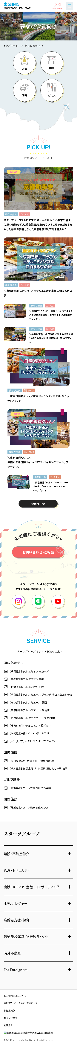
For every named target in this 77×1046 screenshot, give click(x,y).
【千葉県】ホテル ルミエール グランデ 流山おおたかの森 (41, 694)
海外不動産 (12, 953)
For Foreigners (15, 969)
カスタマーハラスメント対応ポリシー (22, 1002)
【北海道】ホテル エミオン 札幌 (26, 687)
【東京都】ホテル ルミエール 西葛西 (29, 710)
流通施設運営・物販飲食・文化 (26, 936)
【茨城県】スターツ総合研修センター (30, 807)
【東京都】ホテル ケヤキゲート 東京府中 (32, 718)
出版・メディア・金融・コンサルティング (31, 886)
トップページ (11, 45)
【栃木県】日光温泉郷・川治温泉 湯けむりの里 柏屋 (38, 768)
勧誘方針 (8, 1025)
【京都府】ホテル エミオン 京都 (26, 679)
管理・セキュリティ (17, 870)
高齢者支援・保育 (17, 919)
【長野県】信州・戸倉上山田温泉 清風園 (31, 761)
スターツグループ (22, 833)
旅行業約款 (9, 1010)
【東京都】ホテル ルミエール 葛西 (28, 702)
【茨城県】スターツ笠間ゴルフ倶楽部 (30, 788)
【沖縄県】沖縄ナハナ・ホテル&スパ (29, 733)
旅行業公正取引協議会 (41, 1032)
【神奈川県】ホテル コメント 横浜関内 (30, 725)
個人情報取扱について (15, 995)
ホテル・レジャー (16, 903)
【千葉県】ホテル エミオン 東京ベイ (29, 671)
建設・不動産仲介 (17, 853)
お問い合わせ (10, 1017)
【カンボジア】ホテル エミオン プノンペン (32, 741)
